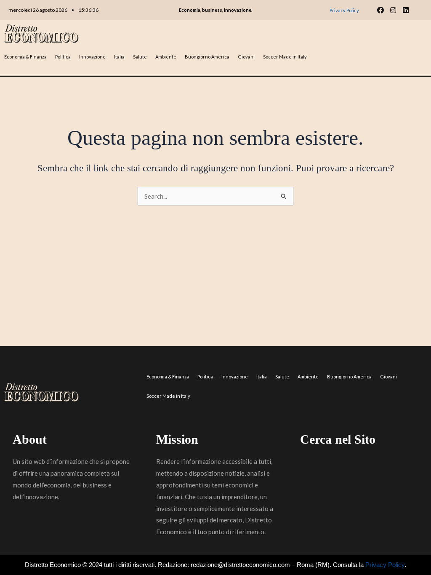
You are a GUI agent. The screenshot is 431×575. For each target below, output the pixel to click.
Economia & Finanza (25, 56)
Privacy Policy (384, 564)
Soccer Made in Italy (285, 56)
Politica (63, 56)
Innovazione (92, 56)
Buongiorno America (207, 56)
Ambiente (165, 56)
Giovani (246, 56)
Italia (119, 56)
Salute (140, 56)
